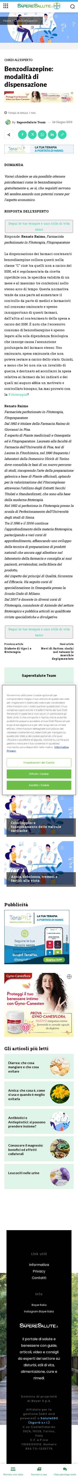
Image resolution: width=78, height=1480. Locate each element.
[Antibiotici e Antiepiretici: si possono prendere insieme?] (60, 1121)
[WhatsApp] (42, 134)
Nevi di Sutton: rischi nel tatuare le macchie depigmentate (57, 653)
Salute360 (49, 1418)
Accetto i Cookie (39, 784)
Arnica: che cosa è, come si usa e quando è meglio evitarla (26, 1094)
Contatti (39, 1277)
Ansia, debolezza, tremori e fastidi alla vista (34, 878)
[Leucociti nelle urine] (60, 1176)
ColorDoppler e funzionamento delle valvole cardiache (36, 827)
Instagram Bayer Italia (39, 1311)
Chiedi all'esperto (25, 20)
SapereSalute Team (31, 122)
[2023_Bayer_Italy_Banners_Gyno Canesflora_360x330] (39, 1005)
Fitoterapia (17, 394)
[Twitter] (32, 134)
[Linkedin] (52, 134)
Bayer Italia (39, 1305)
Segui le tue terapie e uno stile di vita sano (39, 226)
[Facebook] (22, 134)
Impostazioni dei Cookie (38, 762)
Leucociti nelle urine (23, 1173)
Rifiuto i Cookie (39, 773)
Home (7, 20)
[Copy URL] (62, 134)
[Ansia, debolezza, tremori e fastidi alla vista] (39, 863)
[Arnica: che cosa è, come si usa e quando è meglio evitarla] (60, 1094)
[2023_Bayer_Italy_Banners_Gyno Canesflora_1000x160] (39, 96)
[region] (39, 740)
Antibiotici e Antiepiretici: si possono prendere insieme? (26, 1122)
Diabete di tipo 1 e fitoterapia (17, 650)
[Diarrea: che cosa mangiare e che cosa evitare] (60, 1066)
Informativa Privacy (39, 1268)
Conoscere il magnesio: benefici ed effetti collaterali (25, 1149)
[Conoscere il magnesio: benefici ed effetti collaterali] (60, 1149)
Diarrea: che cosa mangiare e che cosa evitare (23, 1067)
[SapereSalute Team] (8, 122)
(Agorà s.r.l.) (39, 1423)
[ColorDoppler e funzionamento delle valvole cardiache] (39, 813)
